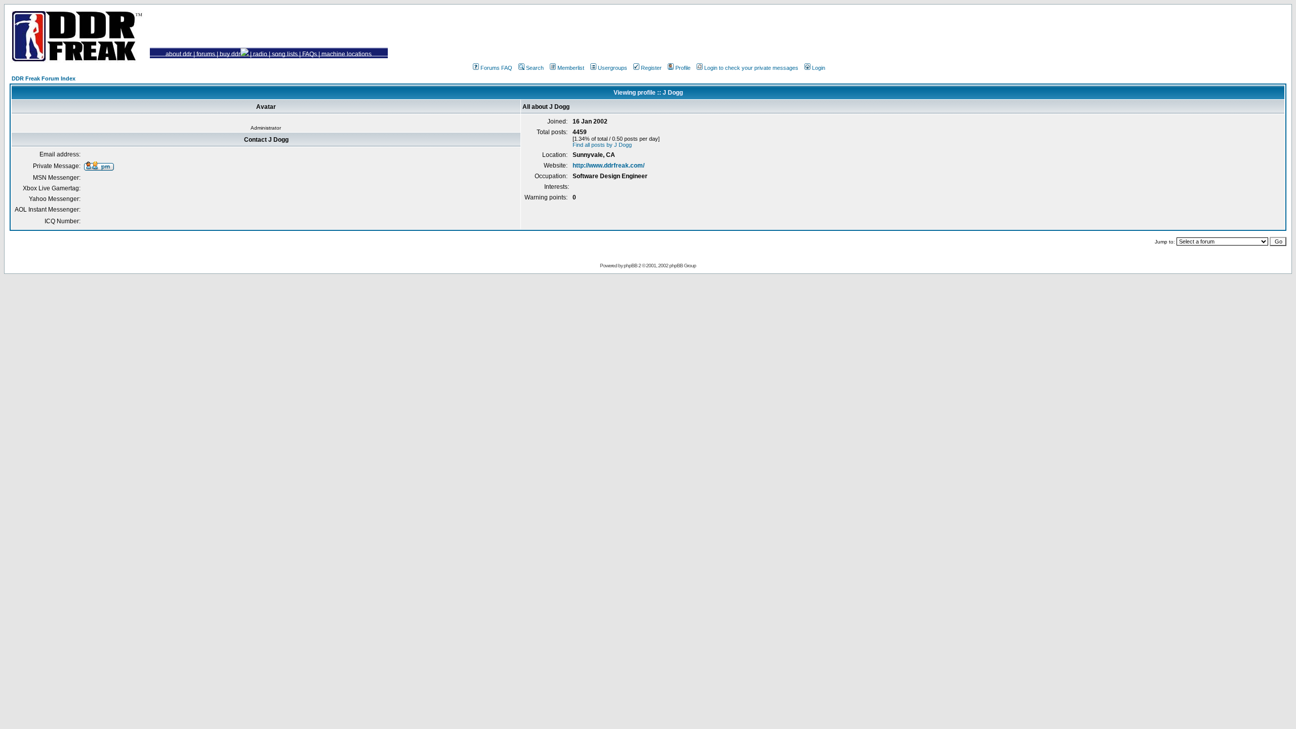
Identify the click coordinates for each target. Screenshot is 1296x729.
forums (205, 54)
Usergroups (612, 68)
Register (651, 68)
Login (818, 68)
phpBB (630, 265)
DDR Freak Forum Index (43, 78)
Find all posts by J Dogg (602, 145)
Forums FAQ (496, 68)
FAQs (309, 54)
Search (535, 68)
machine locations (346, 54)
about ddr (179, 54)
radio (260, 54)
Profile (683, 68)
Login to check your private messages (751, 68)
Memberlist (570, 68)
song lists (285, 54)
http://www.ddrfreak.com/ (608, 165)
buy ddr (230, 54)
